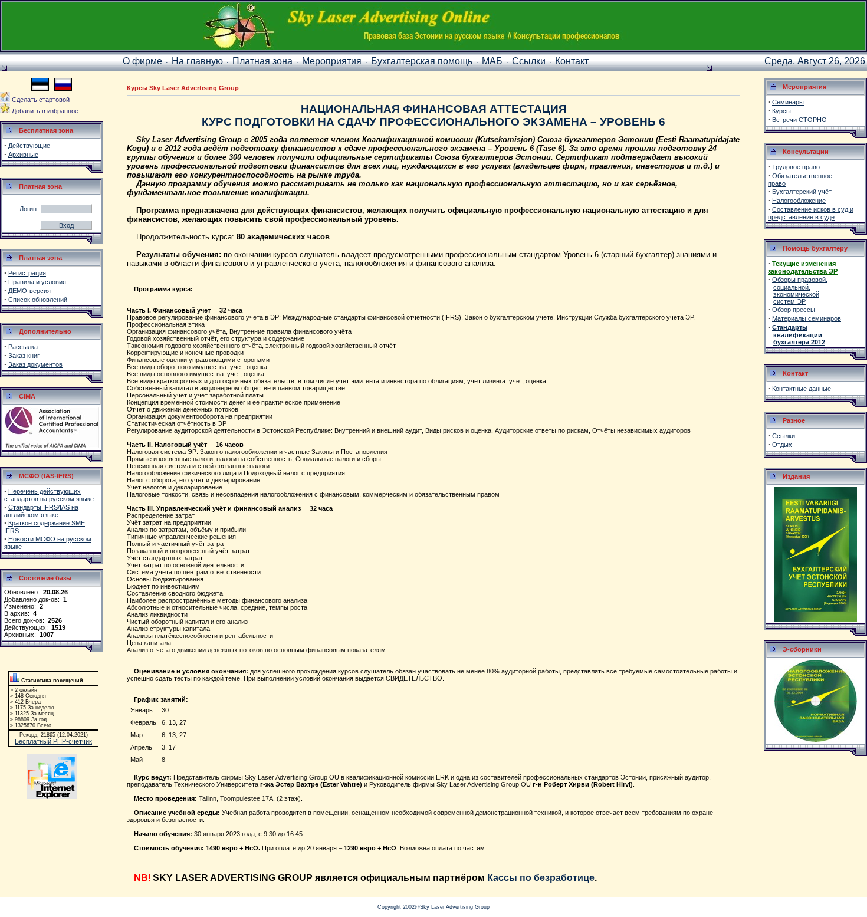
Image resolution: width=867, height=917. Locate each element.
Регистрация (27, 273)
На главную (197, 61)
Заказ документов (35, 364)
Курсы (781, 110)
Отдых (782, 444)
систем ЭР (789, 301)
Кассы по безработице (541, 878)
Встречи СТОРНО (799, 119)
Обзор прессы (793, 309)
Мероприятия (332, 61)
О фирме (142, 61)
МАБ (492, 61)
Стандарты (789, 327)
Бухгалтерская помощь (421, 61)
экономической (796, 294)
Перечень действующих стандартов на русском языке (49, 495)
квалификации (797, 334)
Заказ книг (24, 355)
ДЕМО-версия (29, 290)
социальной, (791, 287)
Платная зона (262, 61)
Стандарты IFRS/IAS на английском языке (41, 511)
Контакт (572, 61)
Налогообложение (799, 200)
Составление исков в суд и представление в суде (810, 213)
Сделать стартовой (41, 99)
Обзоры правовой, (799, 279)
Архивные (23, 154)
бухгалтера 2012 (799, 342)
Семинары (788, 102)
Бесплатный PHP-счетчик (53, 741)
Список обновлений (37, 299)
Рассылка (23, 346)
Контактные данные (801, 388)
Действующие (29, 145)
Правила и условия (37, 281)
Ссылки (529, 61)
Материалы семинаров (806, 318)
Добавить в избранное (45, 110)
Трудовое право (796, 166)
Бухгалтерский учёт (802, 191)
